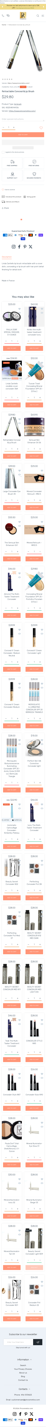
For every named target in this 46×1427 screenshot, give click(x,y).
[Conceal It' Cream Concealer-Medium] (12, 692)
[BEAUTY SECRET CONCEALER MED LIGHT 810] (34, 974)
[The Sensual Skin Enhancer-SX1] (12, 530)
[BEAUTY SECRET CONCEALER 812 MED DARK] (34, 920)
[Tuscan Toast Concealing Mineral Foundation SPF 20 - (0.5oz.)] (34, 371)
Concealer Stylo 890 (34, 1095)
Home (4, 25)
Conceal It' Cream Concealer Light (34, 651)
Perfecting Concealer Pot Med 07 (12, 935)
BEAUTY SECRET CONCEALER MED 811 (11, 988)
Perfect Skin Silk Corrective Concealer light (34, 763)
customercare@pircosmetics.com (25, 1400)
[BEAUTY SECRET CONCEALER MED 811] (12, 974)
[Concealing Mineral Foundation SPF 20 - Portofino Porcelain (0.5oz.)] (34, 581)
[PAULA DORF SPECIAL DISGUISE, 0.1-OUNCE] (12, 317)
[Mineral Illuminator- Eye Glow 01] (34, 1131)
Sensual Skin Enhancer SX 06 (34, 441)
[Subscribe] (37, 1342)
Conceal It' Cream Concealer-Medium (12, 705)
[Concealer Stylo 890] (34, 1082)
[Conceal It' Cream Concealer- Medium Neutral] (12, 638)
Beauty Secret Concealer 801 (12, 1304)
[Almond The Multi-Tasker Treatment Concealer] (12, 581)
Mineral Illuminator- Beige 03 (34, 1201)
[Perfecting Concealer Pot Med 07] (12, 920)
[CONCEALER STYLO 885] (34, 1028)
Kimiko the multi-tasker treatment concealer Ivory (34, 332)
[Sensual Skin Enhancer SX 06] (34, 427)
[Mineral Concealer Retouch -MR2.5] (34, 478)
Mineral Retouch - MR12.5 (34, 544)
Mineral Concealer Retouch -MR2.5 (34, 492)
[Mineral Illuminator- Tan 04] (12, 1238)
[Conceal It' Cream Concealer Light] (34, 638)
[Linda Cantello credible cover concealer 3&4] (12, 371)
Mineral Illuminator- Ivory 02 (12, 1201)
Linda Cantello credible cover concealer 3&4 (12, 386)
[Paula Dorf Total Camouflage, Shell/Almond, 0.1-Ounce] (12, 1131)
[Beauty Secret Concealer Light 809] (34, 1238)
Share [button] (6, 208)
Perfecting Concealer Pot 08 (34, 883)
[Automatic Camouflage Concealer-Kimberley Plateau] (12, 812)
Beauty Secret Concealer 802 (12, 883)
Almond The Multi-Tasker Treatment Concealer (12, 596)
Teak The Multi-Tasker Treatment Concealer (11, 1043)
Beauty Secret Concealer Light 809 (34, 1252)
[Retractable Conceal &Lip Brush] (12, 427)
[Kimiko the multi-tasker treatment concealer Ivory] (34, 317)
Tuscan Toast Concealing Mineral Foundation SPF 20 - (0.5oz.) (34, 387)
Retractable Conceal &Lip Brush (11, 441)
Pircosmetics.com (26, 1408)
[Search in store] (37, 16)
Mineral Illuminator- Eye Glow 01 (34, 1144)
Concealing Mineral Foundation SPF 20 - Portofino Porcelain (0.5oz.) (34, 598)
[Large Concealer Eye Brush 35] (12, 478)
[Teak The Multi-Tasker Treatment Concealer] (12, 1028)
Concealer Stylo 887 (11, 1095)
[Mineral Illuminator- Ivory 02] (12, 1187)
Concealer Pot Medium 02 (34, 1304)
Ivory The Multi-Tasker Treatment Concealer (34, 827)
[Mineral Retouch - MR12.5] (34, 530)
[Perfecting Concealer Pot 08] (34, 869)
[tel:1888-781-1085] (3, 15)
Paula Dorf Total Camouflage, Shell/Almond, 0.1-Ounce (11, 1147)
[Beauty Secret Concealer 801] (12, 1290)
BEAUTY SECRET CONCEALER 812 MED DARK (34, 935)
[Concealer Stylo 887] (12, 1082)
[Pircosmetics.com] (23, 15)
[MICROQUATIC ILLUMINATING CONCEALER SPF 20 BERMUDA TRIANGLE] (34, 692)
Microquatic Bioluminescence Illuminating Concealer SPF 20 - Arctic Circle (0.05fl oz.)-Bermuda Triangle (12, 768)
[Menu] (42, 16)
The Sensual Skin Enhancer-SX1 (12, 544)
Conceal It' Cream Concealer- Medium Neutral (12, 653)
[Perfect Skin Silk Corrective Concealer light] (34, 748)
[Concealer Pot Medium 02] (34, 1290)
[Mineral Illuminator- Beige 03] (34, 1187)
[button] (2, 7)
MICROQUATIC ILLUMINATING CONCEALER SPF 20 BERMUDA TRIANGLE (34, 708)
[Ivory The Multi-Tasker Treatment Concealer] (34, 812)
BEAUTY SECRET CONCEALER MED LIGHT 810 (34, 989)
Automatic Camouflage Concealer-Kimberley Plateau (11, 829)
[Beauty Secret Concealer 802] (12, 869)
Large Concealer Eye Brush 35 (11, 492)
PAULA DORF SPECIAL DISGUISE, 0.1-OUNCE (12, 332)
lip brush (17, 104)
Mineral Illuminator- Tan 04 (12, 1252)
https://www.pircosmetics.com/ (19, 83)
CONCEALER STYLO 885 (34, 1042)
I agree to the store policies (14, 152)
